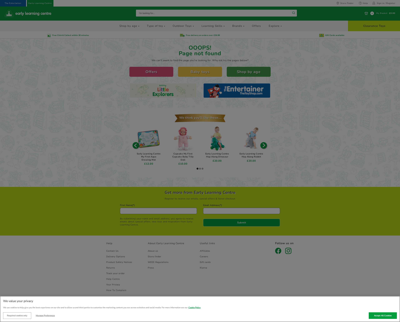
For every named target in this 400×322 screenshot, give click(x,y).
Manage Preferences (45, 315)
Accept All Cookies (383, 315)
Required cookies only (17, 315)
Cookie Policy (194, 307)
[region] (200, 309)
